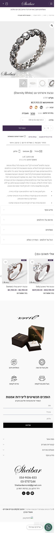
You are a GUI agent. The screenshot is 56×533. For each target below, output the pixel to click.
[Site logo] (28, 3)
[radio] (41, 107)
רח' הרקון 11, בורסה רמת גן (28, 488)
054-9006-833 (28, 477)
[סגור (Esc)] (36, 524)
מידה (51, 120)
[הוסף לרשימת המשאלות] (32, 262)
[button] (48, 527)
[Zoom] (51, 25)
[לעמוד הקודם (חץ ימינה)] (53, 530)
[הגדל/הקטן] (53, 524)
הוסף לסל (22, 128)
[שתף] (42, 524)
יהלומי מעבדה (37, 15)
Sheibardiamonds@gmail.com (28, 485)
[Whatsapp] (24, 493)
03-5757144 (28, 481)
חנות (44, 15)
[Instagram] (28, 493)
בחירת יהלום (48, 113)
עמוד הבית (52, 15)
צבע (51, 107)
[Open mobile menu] (51, 3)
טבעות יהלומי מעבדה (24, 15)
